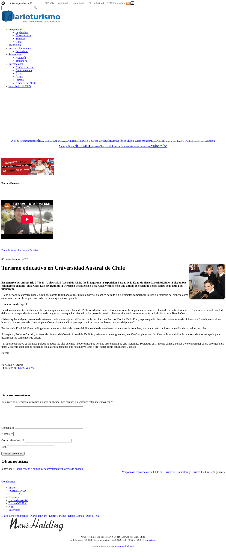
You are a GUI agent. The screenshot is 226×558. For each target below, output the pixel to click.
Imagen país (15, 29)
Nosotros (13, 497)
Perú (184, 141)
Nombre (7, 433)
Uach (21, 367)
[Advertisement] (27, 113)
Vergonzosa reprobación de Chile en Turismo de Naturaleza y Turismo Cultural (166, 471)
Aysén (45, 141)
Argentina (35, 140)
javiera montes (142, 140)
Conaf (19, 41)
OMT (160, 140)
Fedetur (104, 140)
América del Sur (25, 67)
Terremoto (96, 146)
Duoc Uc (87, 140)
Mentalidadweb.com (124, 546)
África (19, 76)
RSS (11, 506)
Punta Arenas (192, 141)
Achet (15, 140)
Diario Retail (93, 515)
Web (4, 446)
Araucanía (24, 141)
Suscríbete (14, 509)
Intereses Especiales (19, 48)
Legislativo (22, 32)
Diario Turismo (8, 250)
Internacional (15, 63)
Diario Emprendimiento (14, 515)
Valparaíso (159, 146)
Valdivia (147, 146)
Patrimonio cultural (172, 141)
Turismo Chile (127, 146)
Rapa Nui (202, 141)
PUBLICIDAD (17, 490)
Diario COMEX (17, 503)
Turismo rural (138, 146)
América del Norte (26, 83)
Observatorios (23, 35)
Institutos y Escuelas (28, 250)
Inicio (11, 487)
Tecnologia (14, 44)
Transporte (21, 60)
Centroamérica (24, 70)
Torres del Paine (110, 146)
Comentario (7, 427)
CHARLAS (15, 493)
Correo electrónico (12, 440)
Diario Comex (76, 515)
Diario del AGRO (18, 500)
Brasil (50, 141)
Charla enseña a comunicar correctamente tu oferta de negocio (49, 468)
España (96, 140)
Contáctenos (8, 481)
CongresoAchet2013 (68, 141)
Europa (20, 79)
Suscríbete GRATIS (19, 86)
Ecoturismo (22, 51)
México (153, 141)
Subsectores (15, 54)
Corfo (79, 141)
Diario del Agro (38, 515)
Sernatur (20, 38)
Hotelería (21, 57)
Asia (18, 73)
